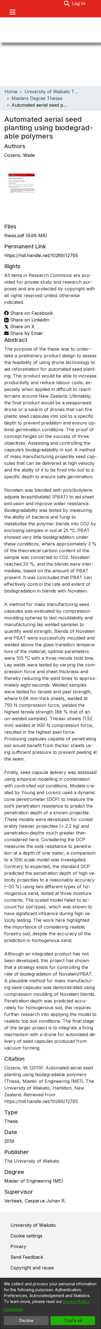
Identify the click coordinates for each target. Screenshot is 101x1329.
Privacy (18, 1246)
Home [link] (10, 91)
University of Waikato (33, 1225)
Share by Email (25, 333)
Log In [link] (79, 3)
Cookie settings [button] (26, 1236)
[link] (25, 235)
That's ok (73, 1320)
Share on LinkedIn (29, 320)
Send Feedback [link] (26, 1257)
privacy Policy (76, 1301)
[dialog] (50, 1303)
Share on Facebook (31, 313)
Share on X (22, 326)
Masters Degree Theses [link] (37, 98)
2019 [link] (9, 1141)
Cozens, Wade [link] (19, 155)
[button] (66, 3)
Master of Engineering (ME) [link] (33, 1181)
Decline (26, 1320)
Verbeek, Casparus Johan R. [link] (35, 1201)
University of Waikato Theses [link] (52, 91)
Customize (13, 1309)
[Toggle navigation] (12, 12)
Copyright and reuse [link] (32, 1267)
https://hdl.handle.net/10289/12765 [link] (41, 255)
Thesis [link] (11, 1121)
